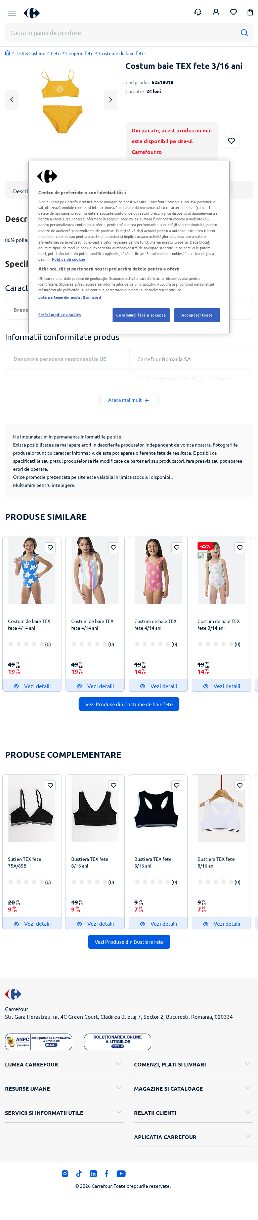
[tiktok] (79, 1175)
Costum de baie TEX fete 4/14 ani (29, 624)
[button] (250, 13)
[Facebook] (107, 1175)
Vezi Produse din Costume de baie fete (129, 704)
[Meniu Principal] (11, 13)
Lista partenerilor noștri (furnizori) (69, 297)
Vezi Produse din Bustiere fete (129, 941)
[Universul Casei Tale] (34, 13)
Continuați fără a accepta (141, 315)
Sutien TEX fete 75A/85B (24, 862)
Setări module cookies (59, 314)
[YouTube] (121, 1175)
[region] (129, 247)
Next (110, 99)
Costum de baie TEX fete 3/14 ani (219, 624)
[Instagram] (65, 1175)
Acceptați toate (197, 315)
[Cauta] (244, 32)
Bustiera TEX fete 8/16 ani (90, 862)
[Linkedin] (93, 1175)
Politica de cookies (68, 259)
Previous (11, 99)
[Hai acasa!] (7, 52)
